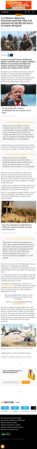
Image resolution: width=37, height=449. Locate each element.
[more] (34, 116)
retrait (28, 357)
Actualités (4, 357)
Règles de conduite (6, 427)
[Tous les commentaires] (2, 446)
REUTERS (4, 52)
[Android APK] (6, 434)
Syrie (24, 357)
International (11, 357)
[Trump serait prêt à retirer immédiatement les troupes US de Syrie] (18, 95)
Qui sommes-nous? (6, 418)
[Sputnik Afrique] (5, 13)
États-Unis (18, 357)
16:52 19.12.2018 (5, 29)
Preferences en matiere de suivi (9, 429)
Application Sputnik (17, 427)
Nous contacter (5, 420)
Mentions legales (17, 418)
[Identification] (25, 12)
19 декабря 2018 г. (18, 304)
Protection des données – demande (10, 425)
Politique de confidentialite (17, 420)
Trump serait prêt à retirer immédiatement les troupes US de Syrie (16, 110)
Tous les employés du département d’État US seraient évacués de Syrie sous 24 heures (17, 227)
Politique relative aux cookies (9, 422)
